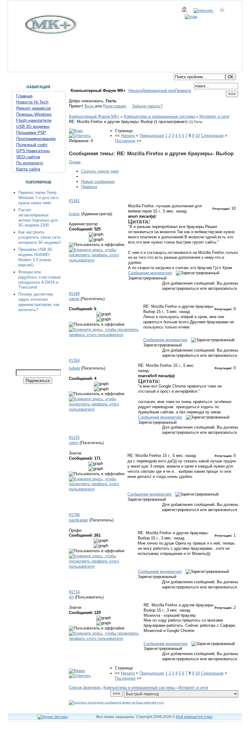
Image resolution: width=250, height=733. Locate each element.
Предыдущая (152, 135)
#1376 (74, 437)
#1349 (74, 293)
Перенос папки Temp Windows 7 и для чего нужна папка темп (38, 197)
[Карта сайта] (219, 10)
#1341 (74, 200)
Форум (39, 68)
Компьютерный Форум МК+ (94, 116)
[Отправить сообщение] (201, 10)
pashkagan (78, 520)
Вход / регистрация (114, 68)
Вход (89, 106)
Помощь (58, 68)
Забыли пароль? (147, 106)
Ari (71, 597)
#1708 (74, 515)
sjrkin (73, 442)
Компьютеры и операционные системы (159, 116)
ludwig (74, 368)
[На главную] (50, 33)
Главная (20, 68)
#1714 (74, 592)
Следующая (212, 135)
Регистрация (114, 106)
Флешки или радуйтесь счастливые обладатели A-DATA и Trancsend (39, 280)
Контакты (81, 68)
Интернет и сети (214, 116)
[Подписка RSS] (188, 16)
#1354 (74, 360)
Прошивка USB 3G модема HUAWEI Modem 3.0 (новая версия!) (35, 257)
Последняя (125, 141)
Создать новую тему (100, 171)
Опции (74, 162)
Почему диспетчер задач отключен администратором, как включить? (38, 302)
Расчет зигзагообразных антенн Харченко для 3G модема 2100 (38, 218)
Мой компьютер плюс (194, 717)
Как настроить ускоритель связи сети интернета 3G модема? (39, 237)
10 (197, 135)
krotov (74, 214)
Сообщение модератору (150, 273)
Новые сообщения (98, 181)
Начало (135, 90)
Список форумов (85, 687)
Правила (183, 90)
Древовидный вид (158, 90)
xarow (74, 298)
